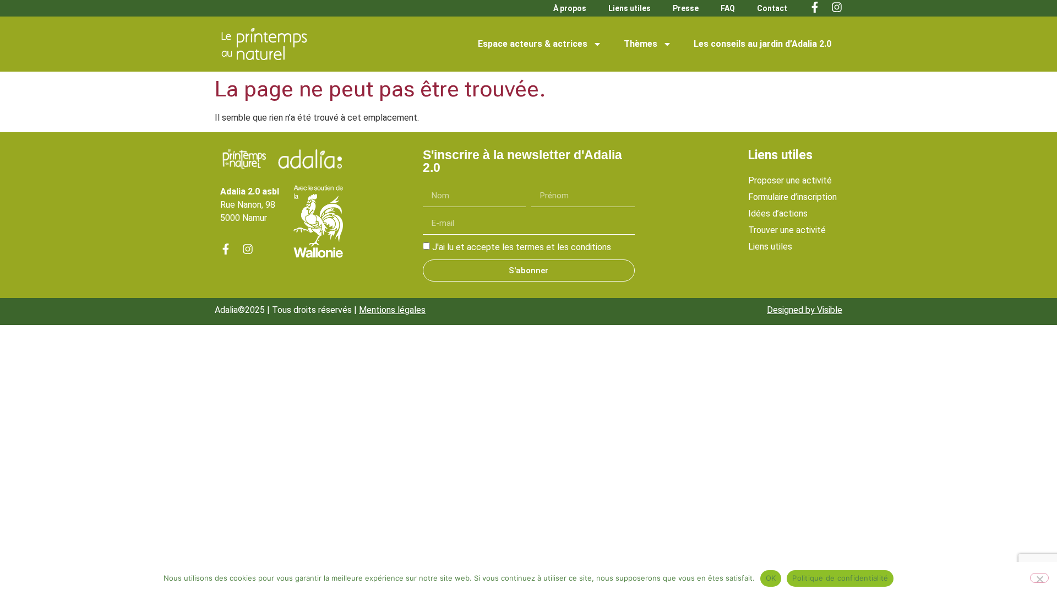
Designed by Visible (804, 310)
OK (771, 578)
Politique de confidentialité (840, 578)
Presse (686, 8)
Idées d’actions (778, 213)
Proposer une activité (790, 180)
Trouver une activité (787, 230)
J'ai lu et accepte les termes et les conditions (521, 247)
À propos (569, 8)
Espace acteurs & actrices (532, 44)
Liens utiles (629, 8)
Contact (772, 8)
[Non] (1039, 578)
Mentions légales (392, 310)
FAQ (728, 8)
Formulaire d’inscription (792, 197)
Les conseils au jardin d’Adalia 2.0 (762, 44)
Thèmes (640, 44)
